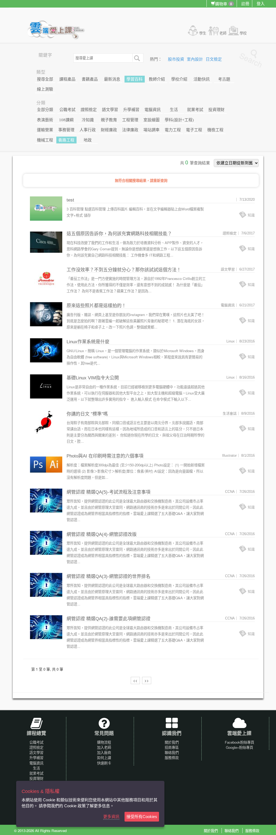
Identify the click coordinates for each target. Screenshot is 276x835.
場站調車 (151, 130)
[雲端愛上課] (58, 30)
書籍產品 (90, 79)
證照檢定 (89, 110)
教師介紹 (157, 79)
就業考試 (195, 110)
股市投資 (176, 59)
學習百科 (134, 79)
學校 (243, 33)
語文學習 (110, 110)
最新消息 (112, 79)
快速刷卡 (104, 762)
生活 (174, 110)
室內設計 (195, 59)
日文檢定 (214, 59)
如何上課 (104, 757)
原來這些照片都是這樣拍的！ (96, 305)
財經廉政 (109, 130)
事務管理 (66, 130)
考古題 (224, 79)
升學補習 (131, 110)
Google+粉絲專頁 (239, 747)
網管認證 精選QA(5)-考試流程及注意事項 (108, 492)
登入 (261, 3)
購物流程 (104, 742)
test (70, 200)
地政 (88, 140)
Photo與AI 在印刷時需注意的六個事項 (105, 456)
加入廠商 (104, 752)
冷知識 (88, 120)
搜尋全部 (45, 79)
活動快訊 (202, 79)
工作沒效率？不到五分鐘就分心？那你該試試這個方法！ (124, 269)
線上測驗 (45, 89)
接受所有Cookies (141, 816)
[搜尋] (136, 58)
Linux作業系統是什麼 (88, 341)
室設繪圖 (151, 120)
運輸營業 (45, 130)
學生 (202, 33)
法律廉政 (130, 130)
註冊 (245, 3)
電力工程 (173, 130)
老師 (222, 33)
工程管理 (130, 120)
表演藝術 (45, 120)
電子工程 (194, 130)
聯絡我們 (172, 752)
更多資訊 (111, 816)
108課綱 (66, 120)
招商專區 (172, 747)
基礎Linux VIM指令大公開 (93, 377)
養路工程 (66, 140)
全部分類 (45, 110)
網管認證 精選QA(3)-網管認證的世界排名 (108, 576)
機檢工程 (215, 130)
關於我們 (172, 742)
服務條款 (172, 757)
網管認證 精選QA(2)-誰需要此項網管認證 (108, 618)
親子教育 (109, 120)
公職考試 (67, 110)
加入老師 (104, 747)
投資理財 (216, 110)
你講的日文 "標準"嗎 (87, 414)
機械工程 (45, 140)
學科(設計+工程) (179, 120)
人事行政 (88, 130)
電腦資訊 (152, 110)
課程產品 (67, 79)
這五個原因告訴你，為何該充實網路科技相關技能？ (119, 233)
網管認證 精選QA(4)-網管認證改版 (102, 534)
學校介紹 (179, 79)
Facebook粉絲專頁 (239, 742)
